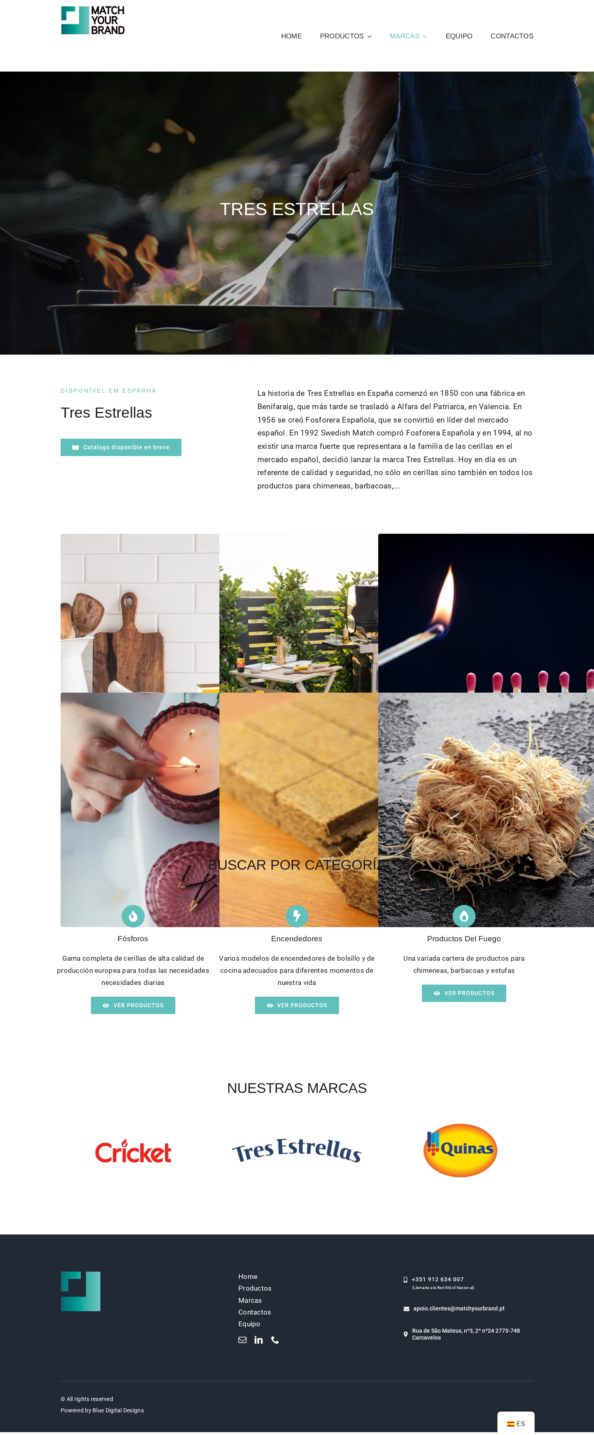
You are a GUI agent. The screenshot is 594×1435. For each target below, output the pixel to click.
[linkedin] (259, 1340)
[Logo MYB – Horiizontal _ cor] (93, 8)
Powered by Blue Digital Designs (102, 1410)
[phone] (275, 1340)
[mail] (242, 1340)
